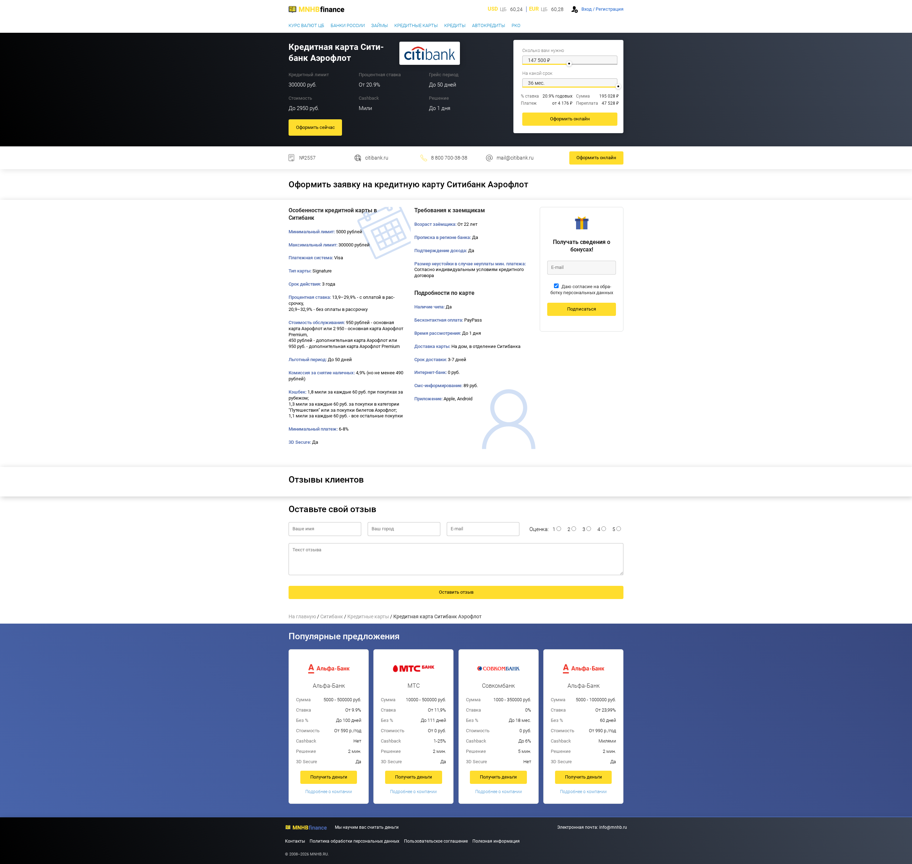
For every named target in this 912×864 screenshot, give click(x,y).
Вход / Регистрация (602, 9)
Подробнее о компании (328, 791)
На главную (302, 616)
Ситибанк (331, 616)
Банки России (348, 25)
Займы (379, 25)
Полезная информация (496, 841)
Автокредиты (488, 25)
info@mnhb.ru (613, 827)
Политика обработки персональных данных (354, 841)
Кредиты (455, 25)
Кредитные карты (416, 25)
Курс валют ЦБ (306, 25)
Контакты (295, 841)
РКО (516, 25)
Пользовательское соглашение (436, 841)
